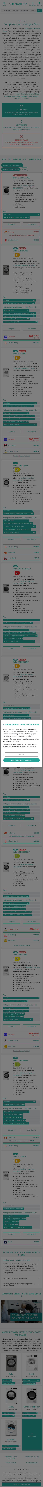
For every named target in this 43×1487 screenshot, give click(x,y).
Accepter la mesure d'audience (21, 760)
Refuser (21, 754)
